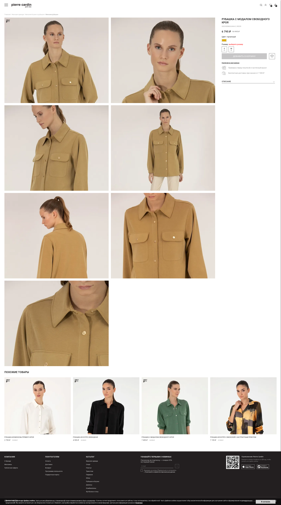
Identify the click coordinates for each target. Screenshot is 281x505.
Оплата (48, 461)
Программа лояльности (53, 471)
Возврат (48, 468)
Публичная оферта (11, 468)
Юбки (88, 478)
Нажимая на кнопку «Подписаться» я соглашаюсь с (160, 471)
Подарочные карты (52, 475)
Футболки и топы (92, 492)
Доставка (48, 464)
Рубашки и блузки (92, 481)
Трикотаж (89, 471)
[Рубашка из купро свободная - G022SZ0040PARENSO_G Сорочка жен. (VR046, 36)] (106, 405)
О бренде (7, 461)
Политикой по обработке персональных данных (160, 472)
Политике (139, 503)
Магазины (8, 464)
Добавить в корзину (244, 56)
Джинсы (89, 485)
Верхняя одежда (92, 461)
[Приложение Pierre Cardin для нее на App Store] (248, 467)
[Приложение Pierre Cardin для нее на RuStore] (263, 467)
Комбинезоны (91, 488)
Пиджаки (89, 475)
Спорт (88, 464)
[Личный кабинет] (266, 5)
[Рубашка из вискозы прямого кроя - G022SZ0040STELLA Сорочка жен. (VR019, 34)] (37, 405)
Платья (88, 468)
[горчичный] (224, 40)
